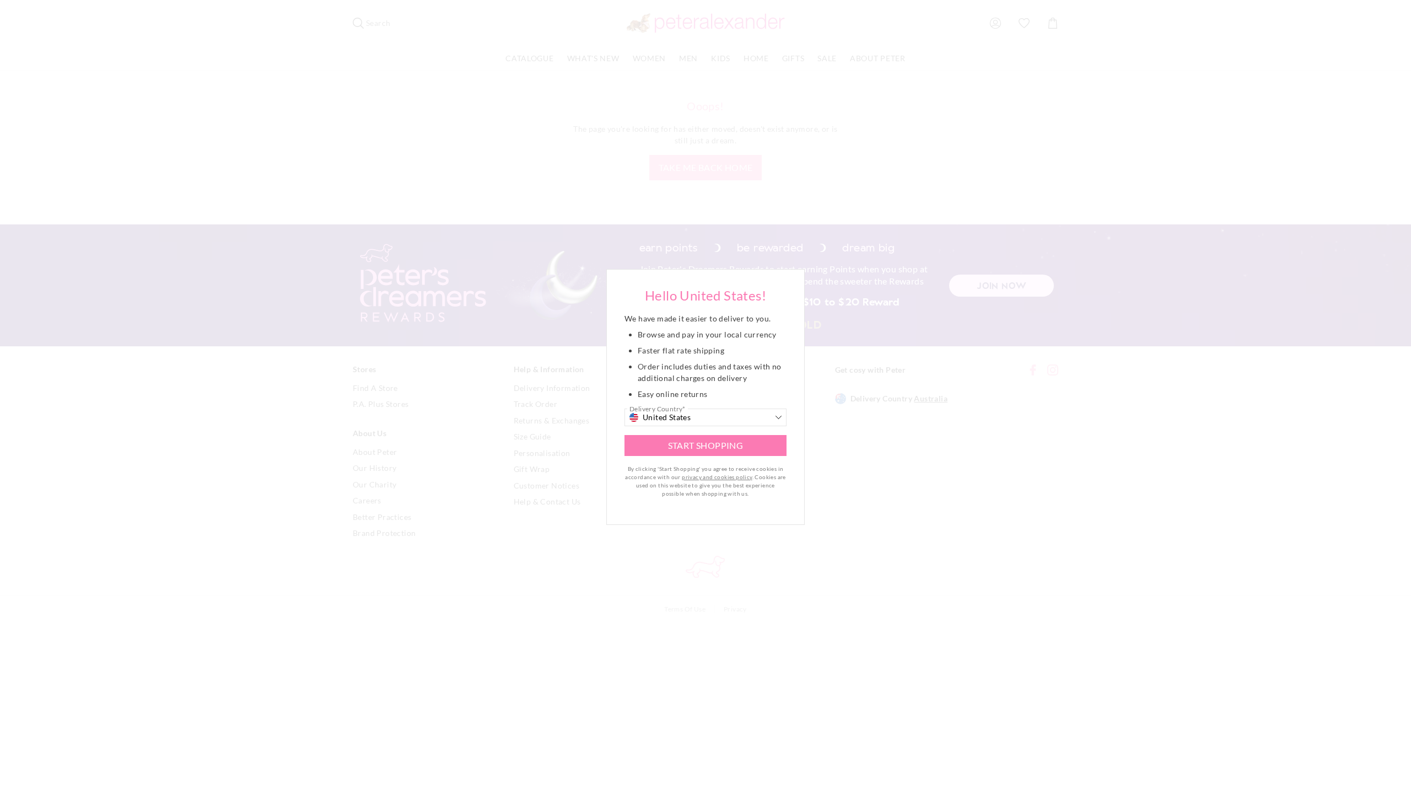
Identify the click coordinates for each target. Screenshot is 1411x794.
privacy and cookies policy (717, 477)
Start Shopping (706, 445)
